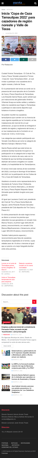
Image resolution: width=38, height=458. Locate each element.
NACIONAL (6, 322)
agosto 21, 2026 (16, 334)
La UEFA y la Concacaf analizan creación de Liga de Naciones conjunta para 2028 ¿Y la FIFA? (23, 366)
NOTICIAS (10, 9)
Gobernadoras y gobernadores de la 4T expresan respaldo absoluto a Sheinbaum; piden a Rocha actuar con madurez (24, 354)
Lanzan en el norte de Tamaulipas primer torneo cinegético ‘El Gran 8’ (9, 266)
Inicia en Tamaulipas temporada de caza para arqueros (8, 279)
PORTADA (5, 443)
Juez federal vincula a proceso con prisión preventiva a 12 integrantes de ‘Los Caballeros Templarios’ (23, 389)
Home (3, 9)
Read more (7, 346)
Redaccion (6, 334)
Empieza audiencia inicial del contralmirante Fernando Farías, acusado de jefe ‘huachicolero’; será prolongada (18, 329)
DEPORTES (15, 445)
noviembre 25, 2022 (11, 33)
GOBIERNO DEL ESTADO (10, 447)
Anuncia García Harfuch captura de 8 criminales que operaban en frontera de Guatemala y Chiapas (23, 377)
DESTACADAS (25, 443)
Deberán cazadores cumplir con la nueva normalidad (26, 265)
